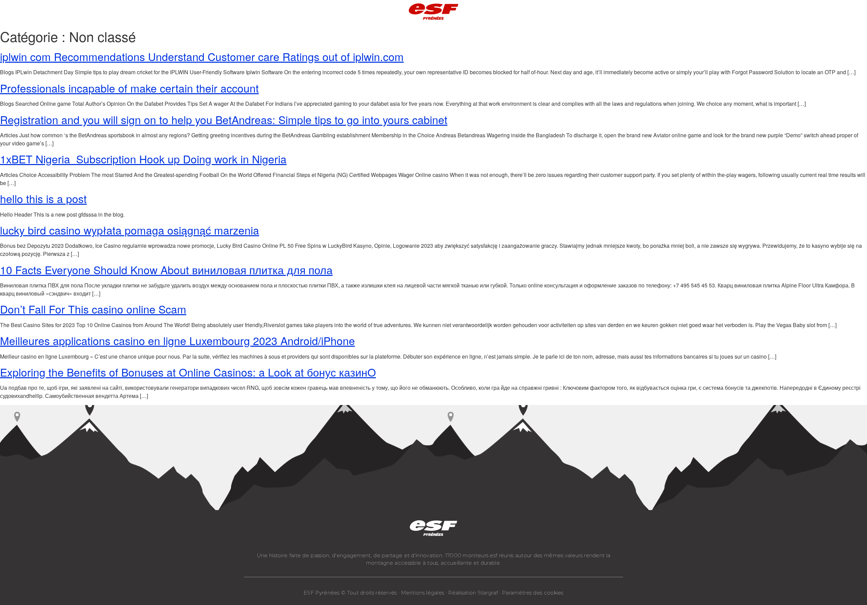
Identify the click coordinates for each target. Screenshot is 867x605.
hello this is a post (43, 198)
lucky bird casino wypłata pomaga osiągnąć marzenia (129, 230)
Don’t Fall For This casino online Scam (93, 309)
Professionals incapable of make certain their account (129, 88)
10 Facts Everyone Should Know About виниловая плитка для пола (166, 269)
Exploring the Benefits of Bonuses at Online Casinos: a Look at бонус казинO (188, 372)
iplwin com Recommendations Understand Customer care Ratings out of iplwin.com (202, 56)
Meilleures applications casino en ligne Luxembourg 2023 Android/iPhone (177, 340)
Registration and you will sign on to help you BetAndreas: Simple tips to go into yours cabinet (223, 119)
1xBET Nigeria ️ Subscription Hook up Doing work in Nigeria (143, 158)
